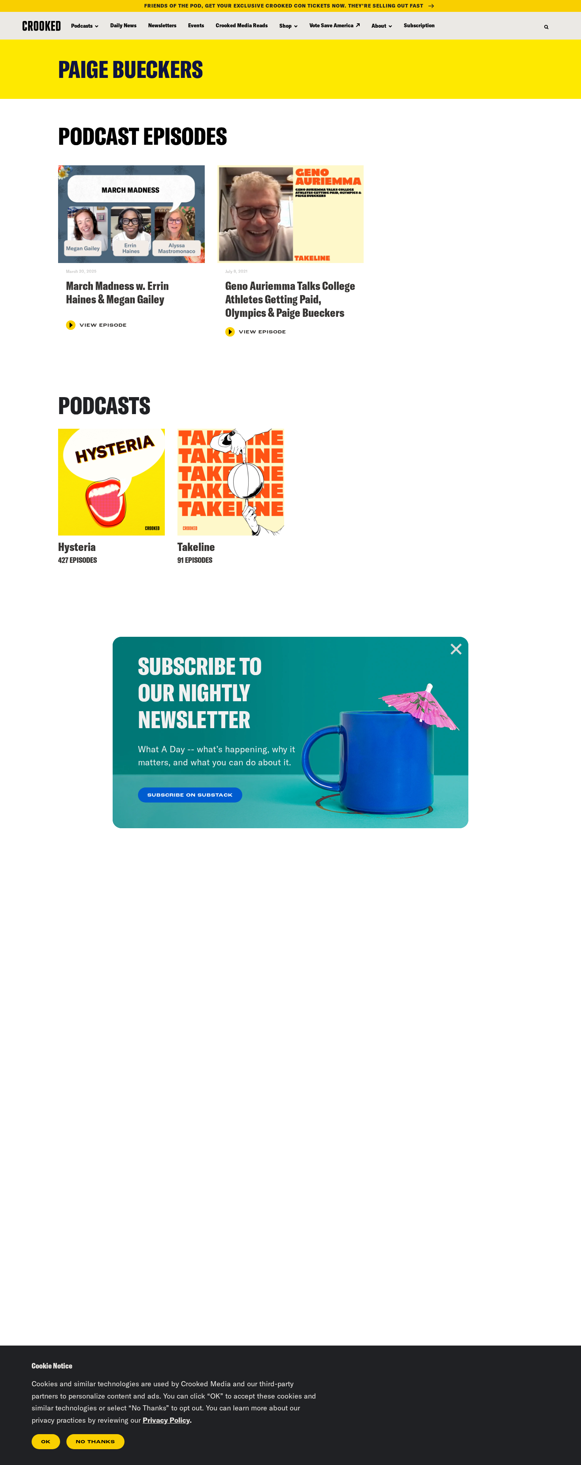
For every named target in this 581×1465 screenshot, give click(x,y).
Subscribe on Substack (190, 795)
